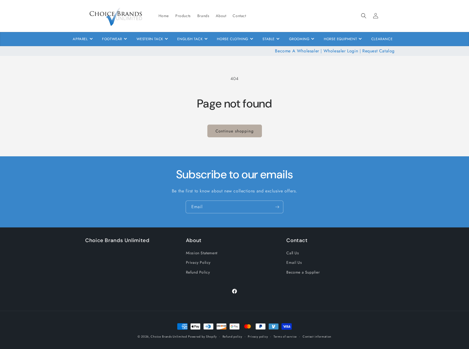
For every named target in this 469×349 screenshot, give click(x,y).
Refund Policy (198, 272)
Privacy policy (258, 336)
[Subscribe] (277, 207)
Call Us (292, 253)
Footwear (112, 39)
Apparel (80, 39)
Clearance (381, 39)
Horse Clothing (232, 39)
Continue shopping (235, 131)
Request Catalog (378, 51)
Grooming (299, 39)
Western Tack (150, 39)
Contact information (317, 336)
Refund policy (232, 336)
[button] (364, 16)
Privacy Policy (198, 262)
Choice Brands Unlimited (169, 336)
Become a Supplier (303, 272)
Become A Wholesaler (297, 51)
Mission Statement (201, 253)
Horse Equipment (340, 39)
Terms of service (285, 336)
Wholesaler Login (341, 51)
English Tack (189, 39)
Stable (268, 39)
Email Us (294, 262)
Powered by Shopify (202, 336)
